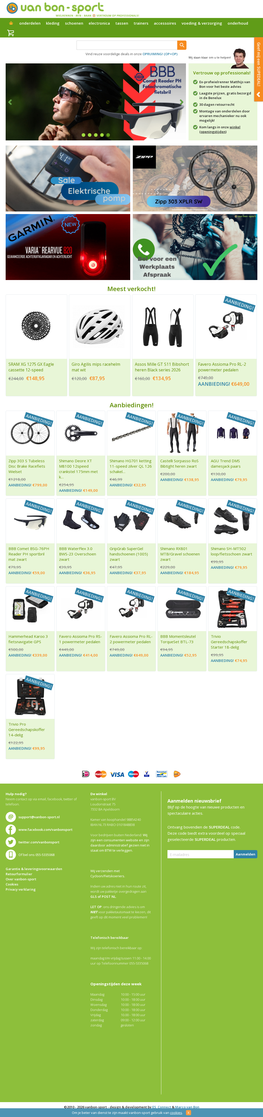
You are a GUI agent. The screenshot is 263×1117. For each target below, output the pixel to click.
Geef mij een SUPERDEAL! (258, 69)
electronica (99, 23)
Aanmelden (245, 854)
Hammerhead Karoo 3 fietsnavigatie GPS (28, 639)
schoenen (74, 23)
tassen (121, 23)
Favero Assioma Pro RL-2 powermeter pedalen (222, 367)
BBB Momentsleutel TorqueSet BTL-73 (178, 639)
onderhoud (238, 23)
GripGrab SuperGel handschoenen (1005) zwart (129, 554)
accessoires (165, 23)
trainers (141, 23)
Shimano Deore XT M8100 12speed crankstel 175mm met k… (78, 468)
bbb (96, 101)
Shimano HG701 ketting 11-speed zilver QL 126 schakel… (131, 466)
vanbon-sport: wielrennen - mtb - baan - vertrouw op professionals (72, 9)
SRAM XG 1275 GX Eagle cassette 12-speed (31, 367)
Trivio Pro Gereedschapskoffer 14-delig (26, 729)
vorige (13, 101)
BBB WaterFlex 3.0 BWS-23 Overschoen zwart (77, 554)
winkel (235, 127)
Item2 (90, 135)
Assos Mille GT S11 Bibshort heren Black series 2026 (162, 367)
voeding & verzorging (202, 23)
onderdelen (30, 23)
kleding (53, 23)
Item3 (96, 135)
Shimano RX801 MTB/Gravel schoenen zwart (180, 554)
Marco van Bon (187, 1107)
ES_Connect (161, 1107)
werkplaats (195, 247)
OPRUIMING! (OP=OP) (160, 54)
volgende (178, 101)
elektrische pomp (68, 178)
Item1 (83, 135)
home (11, 23)
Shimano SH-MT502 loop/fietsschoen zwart (231, 551)
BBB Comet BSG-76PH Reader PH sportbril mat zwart (28, 554)
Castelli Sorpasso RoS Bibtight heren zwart (179, 463)
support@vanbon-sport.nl (39, 817)
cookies (176, 1112)
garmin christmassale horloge (68, 247)
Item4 (102, 135)
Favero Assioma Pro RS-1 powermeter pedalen (80, 639)
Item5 (108, 135)
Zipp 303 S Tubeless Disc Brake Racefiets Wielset (26, 466)
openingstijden (213, 131)
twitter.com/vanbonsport (38, 842)
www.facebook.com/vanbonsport (45, 829)
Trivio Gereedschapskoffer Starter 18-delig (229, 642)
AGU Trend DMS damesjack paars (226, 463)
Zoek (181, 45)
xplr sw (195, 178)
